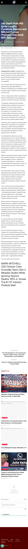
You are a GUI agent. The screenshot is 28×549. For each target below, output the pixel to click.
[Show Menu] (2, 2)
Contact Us (17, 541)
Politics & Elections (9, 47)
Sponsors (3, 541)
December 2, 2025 (6, 425)
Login (25, 499)
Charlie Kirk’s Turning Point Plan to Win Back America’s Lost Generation (14, 422)
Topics (11, 539)
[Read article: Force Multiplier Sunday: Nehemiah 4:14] (14, 437)
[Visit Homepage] (14, 2)
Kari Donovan (9, 42)
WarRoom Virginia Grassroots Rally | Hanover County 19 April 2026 (13, 395)
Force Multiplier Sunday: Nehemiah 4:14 (14, 448)
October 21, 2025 (5, 449)
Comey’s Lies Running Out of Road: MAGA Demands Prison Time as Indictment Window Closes (12, 474)
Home (2, 47)
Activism (16, 47)
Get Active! (10, 541)
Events (17, 539)
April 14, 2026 (5, 398)
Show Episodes (4, 539)
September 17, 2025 (19, 42)
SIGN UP (3, 542)
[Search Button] (26, 2)
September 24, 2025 (6, 478)
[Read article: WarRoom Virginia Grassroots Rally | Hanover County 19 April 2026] (14, 383)
